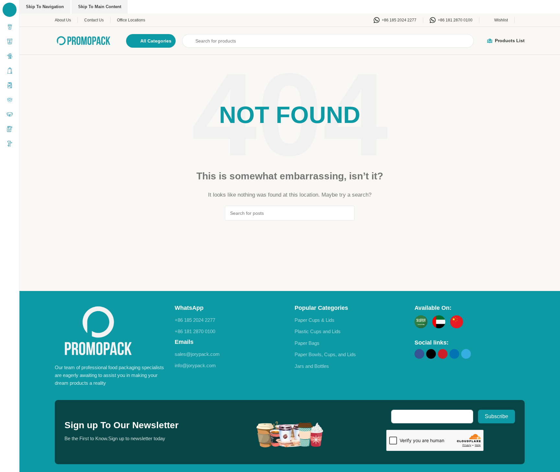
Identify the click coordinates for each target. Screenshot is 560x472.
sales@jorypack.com (197, 354)
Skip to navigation (45, 6)
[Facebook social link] (419, 354)
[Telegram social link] (466, 354)
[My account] (523, 20)
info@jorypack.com (195, 365)
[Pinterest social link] (443, 354)
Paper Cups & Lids (314, 320)
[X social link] (431, 354)
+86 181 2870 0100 (195, 331)
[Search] (347, 213)
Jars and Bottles (312, 366)
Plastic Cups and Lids (318, 331)
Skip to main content (99, 6)
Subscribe (496, 416)
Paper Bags (307, 343)
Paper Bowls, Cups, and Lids (325, 354)
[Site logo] (84, 40)
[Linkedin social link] (454, 354)
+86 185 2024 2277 (195, 320)
